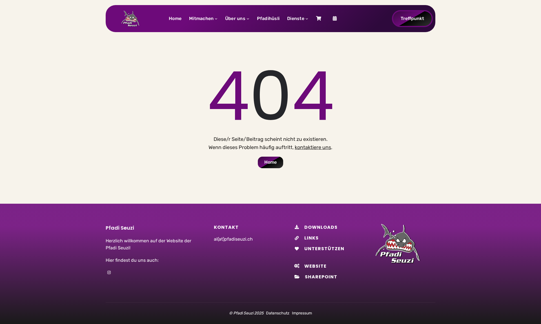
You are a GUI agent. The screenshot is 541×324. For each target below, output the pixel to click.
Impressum (302, 313)
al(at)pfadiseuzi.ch (233, 239)
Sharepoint (321, 277)
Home (270, 162)
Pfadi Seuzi (120, 227)
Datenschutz (277, 313)
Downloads (321, 227)
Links (311, 238)
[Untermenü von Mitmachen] (216, 18)
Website (315, 266)
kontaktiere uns (313, 147)
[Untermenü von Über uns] (248, 18)
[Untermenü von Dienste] (306, 18)
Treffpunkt (412, 18)
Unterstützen (324, 248)
